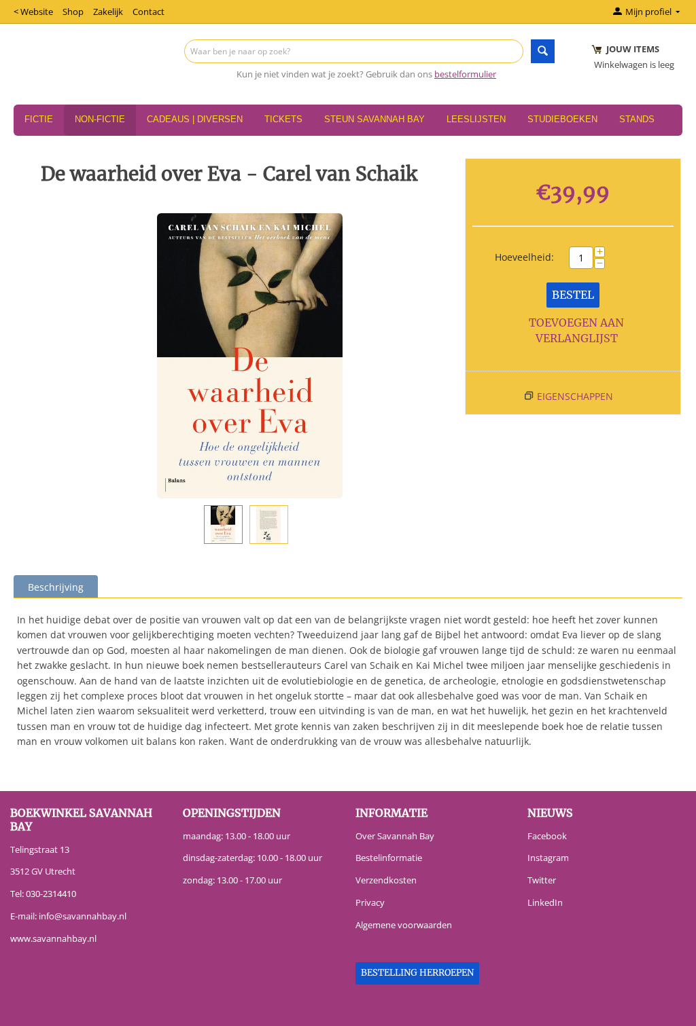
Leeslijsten (476, 119)
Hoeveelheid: (524, 257)
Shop (73, 11)
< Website (33, 11)
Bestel (573, 294)
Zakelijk (108, 11)
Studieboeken (562, 119)
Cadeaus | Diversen (195, 119)
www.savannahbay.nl (53, 938)
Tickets (283, 119)
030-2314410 (51, 893)
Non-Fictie (100, 119)
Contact (148, 11)
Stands (637, 119)
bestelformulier (465, 74)
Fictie (38, 119)
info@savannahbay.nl (82, 916)
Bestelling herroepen (417, 972)
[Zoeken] (543, 51)
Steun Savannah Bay (374, 119)
